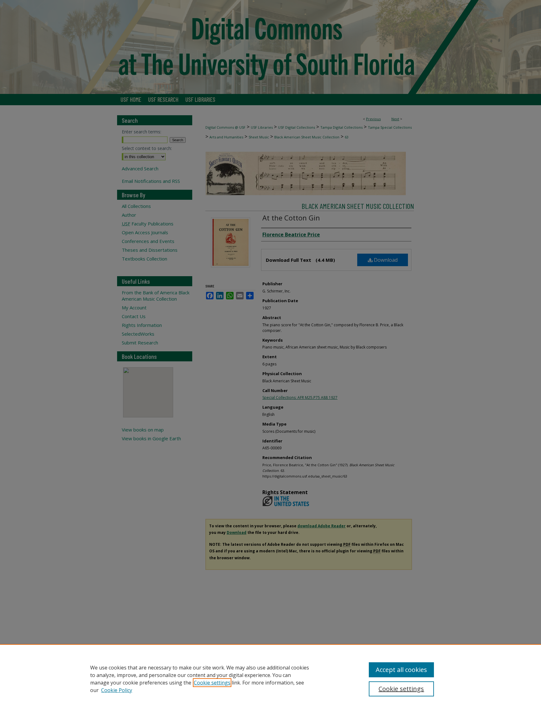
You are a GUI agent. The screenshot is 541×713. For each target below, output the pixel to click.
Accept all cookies (401, 669)
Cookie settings (212, 682)
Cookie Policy (116, 690)
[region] (270, 678)
